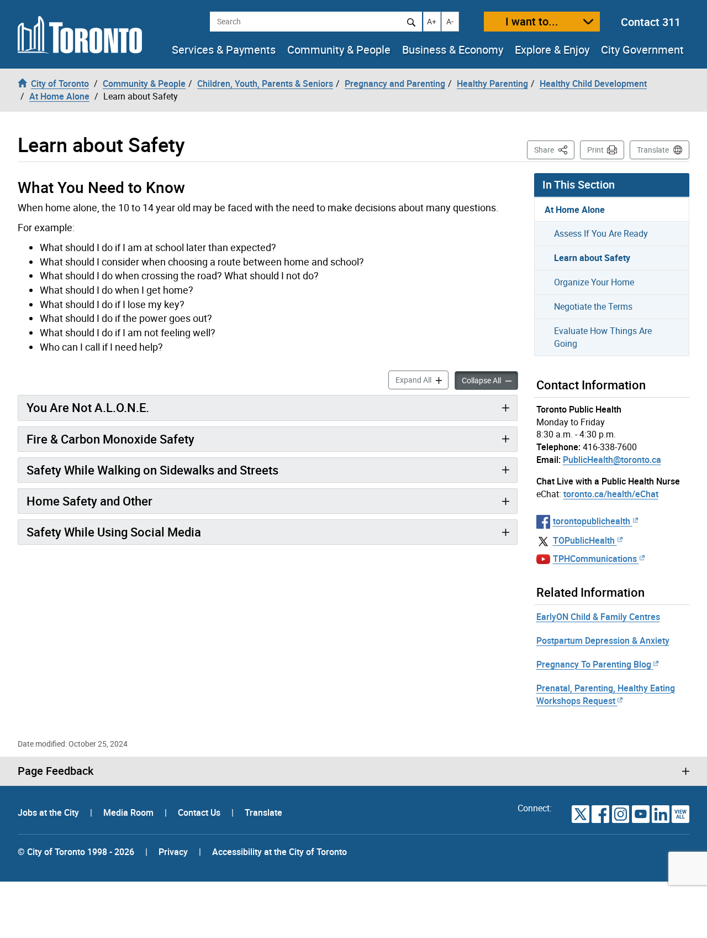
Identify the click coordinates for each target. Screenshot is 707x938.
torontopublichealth (591, 521)
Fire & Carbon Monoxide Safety (110, 439)
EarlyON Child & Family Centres (598, 617)
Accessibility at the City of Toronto (279, 852)
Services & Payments (224, 50)
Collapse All (490, 379)
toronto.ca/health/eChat (610, 494)
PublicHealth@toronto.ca (612, 460)
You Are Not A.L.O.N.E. (88, 407)
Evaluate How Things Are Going (603, 337)
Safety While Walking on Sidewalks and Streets (152, 470)
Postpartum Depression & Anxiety (602, 640)
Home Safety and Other (89, 501)
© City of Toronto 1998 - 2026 (76, 852)
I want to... (531, 21)
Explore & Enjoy (552, 50)
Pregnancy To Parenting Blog (593, 664)
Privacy (173, 852)
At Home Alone (575, 210)
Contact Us (200, 812)
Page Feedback (55, 771)
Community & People (339, 50)
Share (554, 149)
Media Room (129, 812)
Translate (653, 149)
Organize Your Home (594, 282)
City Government (642, 50)
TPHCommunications (595, 559)
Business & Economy (452, 50)
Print (595, 149)
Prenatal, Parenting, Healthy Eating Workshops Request (605, 694)
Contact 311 (650, 21)
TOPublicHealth (584, 540)
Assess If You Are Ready (601, 233)
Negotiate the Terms (593, 306)
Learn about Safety (592, 258)
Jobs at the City (49, 812)
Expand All (422, 379)
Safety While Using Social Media (114, 532)
